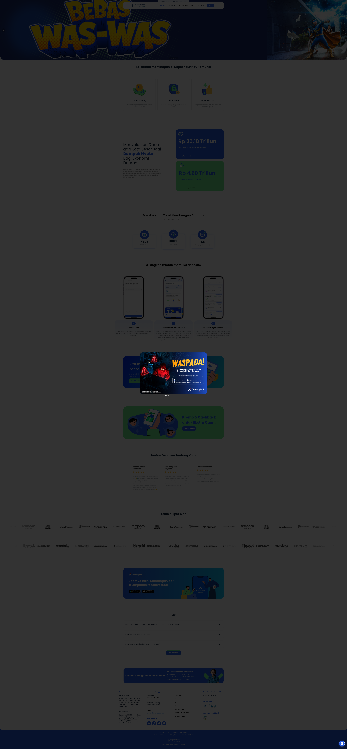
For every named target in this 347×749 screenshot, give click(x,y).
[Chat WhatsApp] (342, 743)
